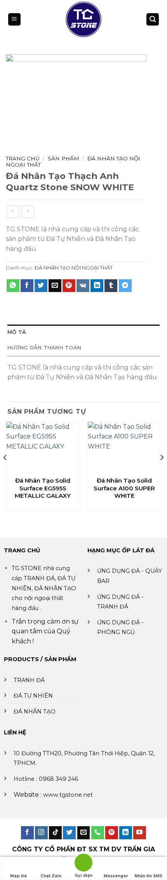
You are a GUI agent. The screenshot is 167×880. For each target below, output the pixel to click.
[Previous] (5, 473)
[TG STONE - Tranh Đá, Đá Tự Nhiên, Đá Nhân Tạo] (83, 19)
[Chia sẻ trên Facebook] (27, 285)
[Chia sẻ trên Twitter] (41, 285)
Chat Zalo (51, 875)
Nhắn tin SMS (148, 875)
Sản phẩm (63, 158)
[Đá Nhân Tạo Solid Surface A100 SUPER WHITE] (124, 447)
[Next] (161, 473)
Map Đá (18, 875)
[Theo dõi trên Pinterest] (111, 832)
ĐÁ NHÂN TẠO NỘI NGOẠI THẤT (74, 268)
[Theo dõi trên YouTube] (139, 832)
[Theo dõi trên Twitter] (69, 832)
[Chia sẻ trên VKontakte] (83, 285)
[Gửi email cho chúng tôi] (83, 832)
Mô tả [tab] (16, 332)
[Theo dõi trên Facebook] (27, 832)
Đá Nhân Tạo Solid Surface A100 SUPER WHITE (124, 488)
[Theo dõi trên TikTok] (55, 832)
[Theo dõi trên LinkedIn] (125, 832)
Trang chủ (23, 158)
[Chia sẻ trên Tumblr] (110, 285)
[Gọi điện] (83, 864)
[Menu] (14, 19)
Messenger (116, 875)
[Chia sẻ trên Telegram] (125, 285)
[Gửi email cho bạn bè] (55, 285)
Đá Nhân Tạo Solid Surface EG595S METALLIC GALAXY (43, 488)
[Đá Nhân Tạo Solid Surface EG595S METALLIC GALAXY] (42, 447)
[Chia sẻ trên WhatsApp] (13, 285)
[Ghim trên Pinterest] (69, 285)
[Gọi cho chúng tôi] (97, 832)
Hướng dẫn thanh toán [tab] (44, 348)
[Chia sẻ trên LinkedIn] (96, 285)
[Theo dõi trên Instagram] (41, 832)
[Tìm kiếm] (152, 19)
